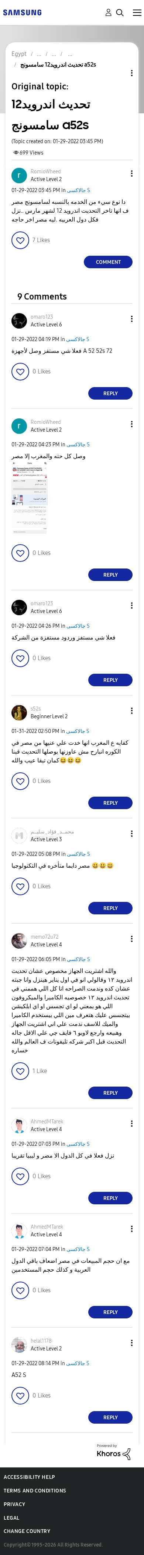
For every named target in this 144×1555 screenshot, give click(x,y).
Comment (108, 262)
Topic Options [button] (119, 73)
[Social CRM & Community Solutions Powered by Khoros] (113, 1451)
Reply (110, 393)
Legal (12, 1518)
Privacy (14, 1504)
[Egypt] (22, 11)
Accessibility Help (29, 1477)
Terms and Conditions (35, 1491)
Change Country (27, 1531)
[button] (119, 173)
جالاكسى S (78, 190)
